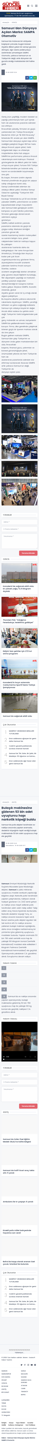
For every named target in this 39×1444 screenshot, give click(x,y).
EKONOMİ (5, 1386)
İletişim (4, 1423)
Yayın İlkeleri (20, 1423)
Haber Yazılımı (7, 1360)
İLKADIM (23, 1377)
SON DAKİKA (6, 1377)
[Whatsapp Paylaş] (35, 78)
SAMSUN (4, 1371)
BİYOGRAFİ (5, 1392)
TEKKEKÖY (24, 1392)
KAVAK (4, 1409)
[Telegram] (35, 1365)
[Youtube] (32, 1365)
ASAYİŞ (14, 802)
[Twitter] (21, 1365)
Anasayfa (5, 22)
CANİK (23, 1388)
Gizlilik (4, 1425)
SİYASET (4, 1380)
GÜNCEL (14, 22)
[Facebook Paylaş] (27, 78)
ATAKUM (24, 1386)
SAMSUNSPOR (6, 1374)
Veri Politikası (30, 1425)
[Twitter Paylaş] (31, 78)
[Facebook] (25, 1365)
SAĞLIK (23, 1371)
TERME (4, 1403)
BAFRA (23, 1395)
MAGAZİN (24, 1374)
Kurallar (30, 1423)
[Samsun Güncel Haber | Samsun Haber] (12, 6)
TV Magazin (6, 1415)
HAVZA (4, 1406)
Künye (11, 1423)
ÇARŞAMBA (6, 1400)
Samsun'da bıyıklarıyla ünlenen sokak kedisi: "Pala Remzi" (19, 14)
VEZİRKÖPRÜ (6, 1412)
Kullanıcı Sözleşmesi (15, 1425)
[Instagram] (28, 1365)
